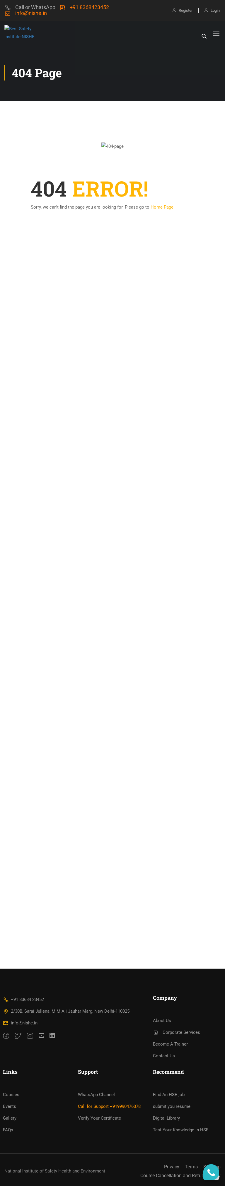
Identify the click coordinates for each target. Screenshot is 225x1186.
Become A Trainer (170, 1044)
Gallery (9, 1118)
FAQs (8, 1130)
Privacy (171, 1167)
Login (215, 10)
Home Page (162, 207)
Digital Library (166, 1118)
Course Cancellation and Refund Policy (180, 1175)
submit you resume (171, 1106)
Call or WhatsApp (35, 7)
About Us (162, 1020)
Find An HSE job (169, 1094)
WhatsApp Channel (96, 1094)
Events (9, 1106)
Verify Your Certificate (99, 1118)
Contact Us (164, 1055)
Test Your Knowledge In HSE (181, 1130)
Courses (11, 1094)
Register (185, 10)
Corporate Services (181, 1032)
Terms (191, 1167)
